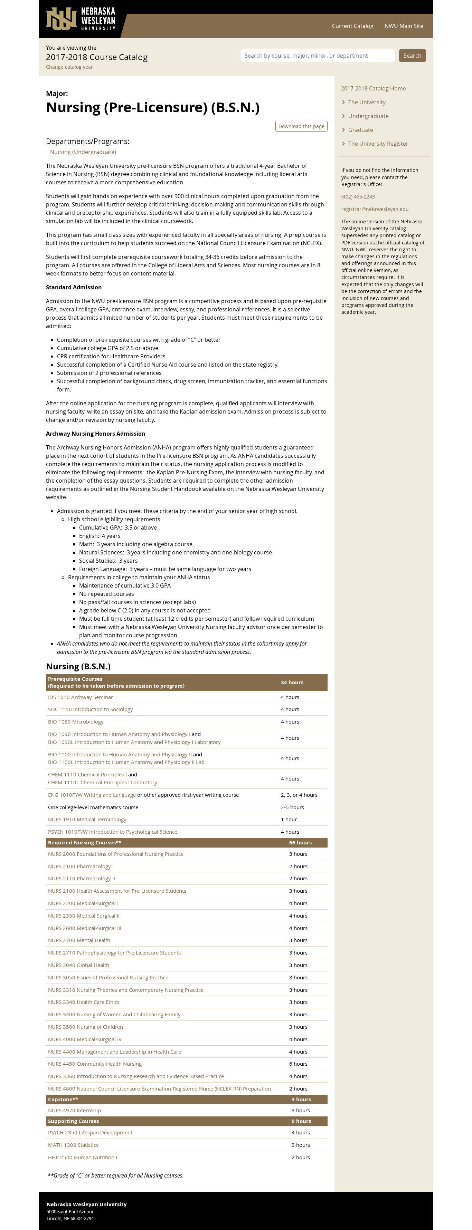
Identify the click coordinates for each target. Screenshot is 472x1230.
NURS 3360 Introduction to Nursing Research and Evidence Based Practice (136, 1076)
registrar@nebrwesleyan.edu (375, 209)
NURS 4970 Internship (74, 1110)
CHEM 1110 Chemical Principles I (88, 774)
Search (413, 55)
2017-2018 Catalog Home (373, 88)
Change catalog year (69, 67)
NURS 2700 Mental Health (79, 940)
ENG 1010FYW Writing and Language (92, 794)
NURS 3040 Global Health (78, 964)
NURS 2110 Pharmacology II (81, 878)
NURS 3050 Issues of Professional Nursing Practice (108, 977)
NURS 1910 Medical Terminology (87, 819)
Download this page (301, 126)
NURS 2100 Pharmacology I (81, 866)
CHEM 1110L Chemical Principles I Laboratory (102, 782)
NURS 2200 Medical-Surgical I (83, 903)
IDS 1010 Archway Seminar (80, 697)
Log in (417, 7)
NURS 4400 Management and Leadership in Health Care (114, 1051)
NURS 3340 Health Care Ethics (84, 1001)
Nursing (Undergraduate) (83, 152)
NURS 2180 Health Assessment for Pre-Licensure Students (117, 890)
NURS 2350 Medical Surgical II (84, 915)
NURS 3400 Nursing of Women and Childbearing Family (114, 1014)
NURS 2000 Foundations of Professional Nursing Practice (115, 853)
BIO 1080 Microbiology (76, 721)
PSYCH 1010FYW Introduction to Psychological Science (112, 831)
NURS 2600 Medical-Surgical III (84, 927)
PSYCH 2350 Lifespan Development (90, 1132)
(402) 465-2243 (358, 196)
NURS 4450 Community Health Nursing (95, 1063)
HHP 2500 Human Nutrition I (82, 1157)
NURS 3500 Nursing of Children (85, 1026)
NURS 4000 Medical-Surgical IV (85, 1039)
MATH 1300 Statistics (73, 1144)
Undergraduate (368, 116)
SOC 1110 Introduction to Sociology (90, 709)
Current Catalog (353, 26)
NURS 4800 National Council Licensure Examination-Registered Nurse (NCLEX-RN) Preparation (159, 1088)
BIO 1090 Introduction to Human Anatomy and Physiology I (119, 733)
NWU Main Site (404, 26)
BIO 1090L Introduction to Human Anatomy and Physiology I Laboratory (134, 741)
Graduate (360, 130)
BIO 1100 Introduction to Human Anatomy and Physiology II (120, 754)
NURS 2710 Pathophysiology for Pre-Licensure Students (114, 952)
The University (367, 102)
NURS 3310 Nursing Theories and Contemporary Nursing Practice (126, 989)
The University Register (378, 143)
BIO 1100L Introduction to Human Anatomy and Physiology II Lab (126, 761)
